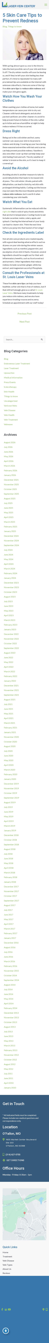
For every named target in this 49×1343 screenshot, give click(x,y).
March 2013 (9, 1045)
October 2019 (10, 793)
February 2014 (10, 1008)
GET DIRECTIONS (15, 1160)
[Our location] (46, 1309)
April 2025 (8, 517)
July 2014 (8, 989)
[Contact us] (43, 1309)
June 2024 (8, 554)
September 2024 (11, 545)
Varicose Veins (10, 405)
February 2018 (10, 877)
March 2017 (9, 928)
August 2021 (9, 699)
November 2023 (11, 587)
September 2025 (11, 494)
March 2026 (9, 465)
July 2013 (8, 1031)
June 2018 (8, 858)
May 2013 (8, 1041)
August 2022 (9, 652)
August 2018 (9, 849)
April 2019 (8, 821)
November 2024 (11, 540)
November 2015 (11, 970)
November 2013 (11, 1017)
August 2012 (9, 1064)
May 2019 (8, 816)
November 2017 (11, 891)
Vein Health (9, 415)
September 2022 (11, 648)
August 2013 (9, 1027)
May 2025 (8, 512)
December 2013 (11, 1013)
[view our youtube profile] (9, 1309)
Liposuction (9, 373)
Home (5, 1252)
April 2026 (8, 461)
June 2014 (8, 994)
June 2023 (8, 606)
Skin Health (9, 391)
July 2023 (8, 601)
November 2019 (11, 788)
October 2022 (10, 643)
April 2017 (8, 924)
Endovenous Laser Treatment (17, 363)
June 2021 (8, 709)
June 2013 (8, 1036)
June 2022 (8, 657)
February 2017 (10, 933)
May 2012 (8, 1069)
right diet (7, 211)
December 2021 (11, 685)
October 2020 (10, 741)
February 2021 (10, 727)
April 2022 (8, 667)
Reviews (6, 1273)
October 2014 (10, 975)
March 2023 (9, 620)
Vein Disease (9, 410)
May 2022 (8, 662)
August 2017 (9, 905)
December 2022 (11, 634)
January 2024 (10, 578)
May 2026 (8, 456)
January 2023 (10, 629)
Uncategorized (10, 401)
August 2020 (9, 746)
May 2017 (8, 919)
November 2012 (11, 1055)
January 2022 (10, 681)
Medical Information (13, 377)
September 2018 (11, 844)
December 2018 (11, 835)
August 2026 (9, 442)
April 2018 (8, 868)
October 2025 (10, 489)
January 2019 (10, 830)
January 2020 (10, 779)
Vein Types (7, 1265)
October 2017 (10, 896)
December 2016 (11, 942)
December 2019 (11, 783)
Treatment (7, 1256)
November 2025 (11, 484)
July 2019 (8, 807)
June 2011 (8, 1078)
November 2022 (11, 638)
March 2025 (9, 522)
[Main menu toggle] (46, 5)
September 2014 (11, 980)
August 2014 (9, 984)
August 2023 (9, 596)
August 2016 (9, 947)
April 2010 (8, 1083)
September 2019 (11, 797)
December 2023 (11, 582)
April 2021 (8, 718)
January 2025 (10, 531)
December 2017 (11, 886)
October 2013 (10, 1022)
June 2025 (8, 508)
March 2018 (9, 872)
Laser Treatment (11, 368)
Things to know (15, 26)
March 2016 (9, 961)
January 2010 (10, 1087)
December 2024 (11, 536)
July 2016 (8, 952)
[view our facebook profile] (2, 1309)
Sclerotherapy (10, 387)
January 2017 (10, 938)
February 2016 (10, 966)
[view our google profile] (5, 1309)
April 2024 (8, 564)
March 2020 (9, 769)
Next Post (24, 321)
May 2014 (8, 999)
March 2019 (9, 826)
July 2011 (8, 1073)
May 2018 (8, 863)
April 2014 (8, 1003)
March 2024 (9, 568)
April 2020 (8, 765)
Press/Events (10, 382)
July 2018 (8, 854)
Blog (5, 26)
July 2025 (8, 503)
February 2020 (10, 774)
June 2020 (8, 755)
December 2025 (11, 479)
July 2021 (8, 704)
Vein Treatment (11, 419)
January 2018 (10, 882)
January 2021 (10, 732)
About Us (7, 1269)
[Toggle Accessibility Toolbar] (6, 1331)
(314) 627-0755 (13, 1154)
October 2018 (10, 840)
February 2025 (10, 526)
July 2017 (8, 910)
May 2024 (8, 559)
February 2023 (10, 624)
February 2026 (10, 470)
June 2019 (8, 811)
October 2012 (10, 1059)
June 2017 (8, 914)
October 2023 (10, 592)
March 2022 (9, 671)
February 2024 (10, 573)
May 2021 (8, 713)
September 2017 (11, 900)
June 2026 (8, 451)
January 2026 (10, 475)
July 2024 (8, 550)
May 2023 (8, 610)
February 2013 (10, 1050)
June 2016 (8, 956)
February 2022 (10, 676)
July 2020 (8, 751)
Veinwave (8, 424)
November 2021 (11, 690)
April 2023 (8, 615)
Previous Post (25, 313)
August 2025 (9, 498)
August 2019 (9, 802)
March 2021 (9, 723)
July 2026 (8, 447)
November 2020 (11, 737)
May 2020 (8, 760)
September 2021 (11, 695)
